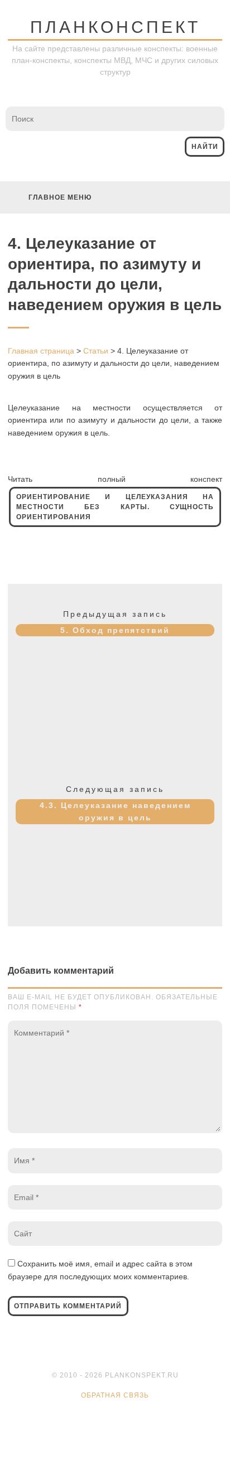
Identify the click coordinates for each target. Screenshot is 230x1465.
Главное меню (60, 197)
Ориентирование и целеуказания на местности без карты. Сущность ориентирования (115, 507)
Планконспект (115, 27)
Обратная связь (115, 1395)
